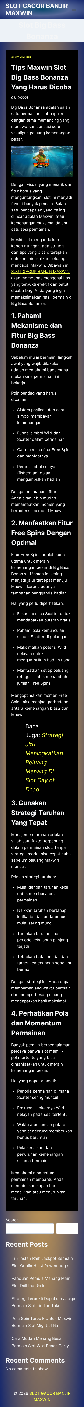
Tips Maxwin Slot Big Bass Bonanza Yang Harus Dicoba (41, 77)
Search (12, 1220)
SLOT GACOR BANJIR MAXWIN (40, 271)
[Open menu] (74, 9)
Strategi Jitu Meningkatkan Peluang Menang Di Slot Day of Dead (44, 762)
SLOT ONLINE (21, 57)
